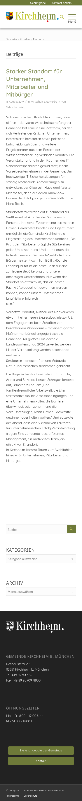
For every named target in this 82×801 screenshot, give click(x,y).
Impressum (13, 795)
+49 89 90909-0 (23, 675)
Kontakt (40, 761)
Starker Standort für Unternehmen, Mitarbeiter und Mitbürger (34, 82)
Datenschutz (30, 795)
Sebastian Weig (15, 107)
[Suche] (59, 17)
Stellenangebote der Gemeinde (41, 750)
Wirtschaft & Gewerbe (43, 101)
